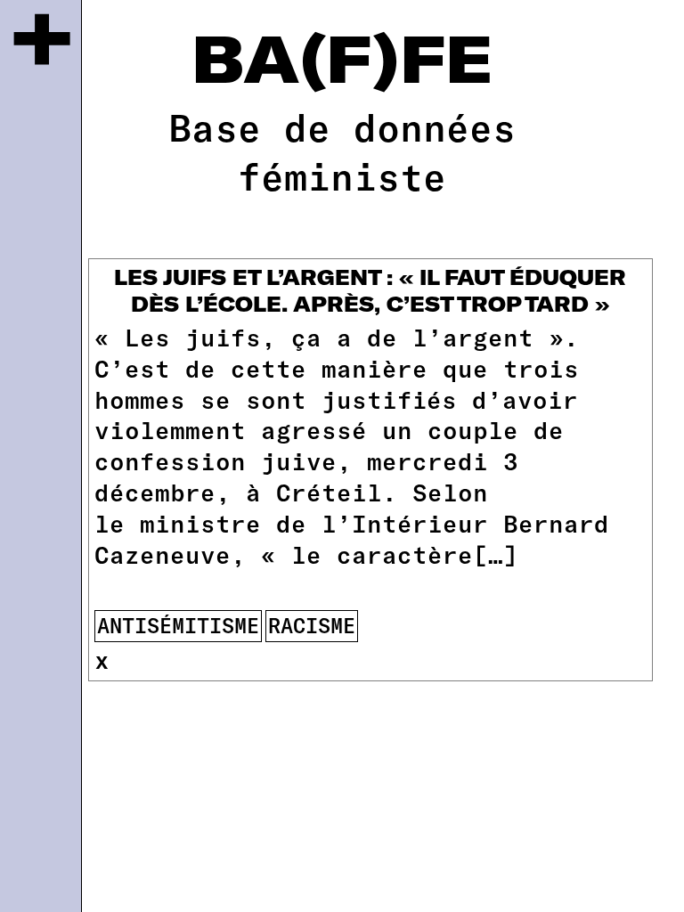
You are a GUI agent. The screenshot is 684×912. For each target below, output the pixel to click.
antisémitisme (178, 625)
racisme (311, 625)
